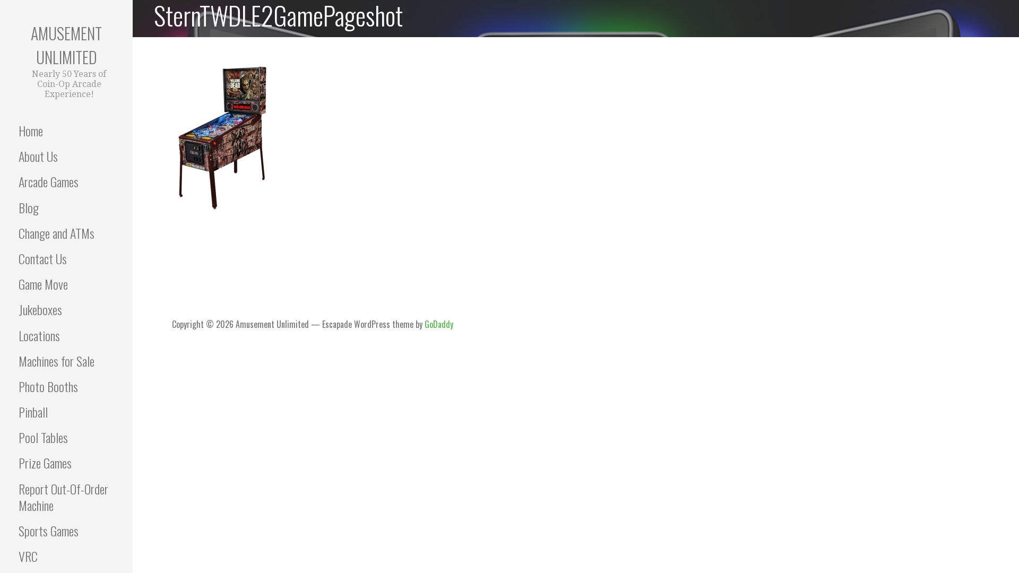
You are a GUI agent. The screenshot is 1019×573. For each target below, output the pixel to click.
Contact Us (43, 258)
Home (31, 130)
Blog (29, 207)
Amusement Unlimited (66, 45)
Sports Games (49, 530)
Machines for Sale (56, 360)
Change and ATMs (56, 232)
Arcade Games (49, 181)
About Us (38, 156)
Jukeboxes (40, 309)
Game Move (43, 283)
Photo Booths (48, 386)
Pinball (33, 411)
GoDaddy (439, 324)
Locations (39, 335)
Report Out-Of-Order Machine (63, 497)
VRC (28, 556)
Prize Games (45, 462)
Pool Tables (43, 437)
